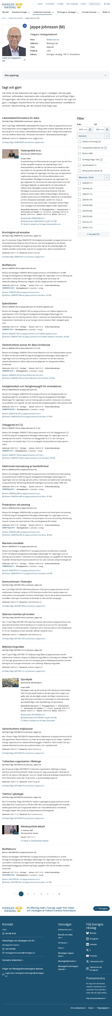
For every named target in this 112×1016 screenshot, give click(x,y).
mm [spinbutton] (85, 129)
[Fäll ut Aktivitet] (107, 136)
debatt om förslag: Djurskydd (39, 720)
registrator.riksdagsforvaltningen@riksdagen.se (24, 974)
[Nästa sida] (59, 894)
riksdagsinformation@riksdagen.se (20, 953)
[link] (14, 894)
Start (4, 18)
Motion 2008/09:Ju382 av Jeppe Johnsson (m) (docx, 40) (28, 535)
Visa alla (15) (99, 234)
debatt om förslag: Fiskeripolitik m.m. (42, 224)
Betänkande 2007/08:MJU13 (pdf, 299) (40, 717)
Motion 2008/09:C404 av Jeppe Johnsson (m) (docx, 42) (27, 295)
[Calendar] (90, 129)
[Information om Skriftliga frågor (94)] (101, 159)
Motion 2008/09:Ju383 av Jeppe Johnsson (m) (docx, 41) (28, 496)
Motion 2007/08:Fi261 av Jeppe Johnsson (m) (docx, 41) (28, 882)
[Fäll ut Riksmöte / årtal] (107, 177)
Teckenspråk (49, 4)
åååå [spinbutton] (81, 129)
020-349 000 (10, 949)
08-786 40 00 (10, 933)
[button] (21, 12)
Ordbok (83, 4)
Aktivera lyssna (95, 4)
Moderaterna (53, 39)
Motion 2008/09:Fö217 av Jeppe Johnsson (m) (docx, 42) (28, 573)
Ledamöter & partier (15, 18)
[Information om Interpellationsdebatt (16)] (105, 147)
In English (60, 4)
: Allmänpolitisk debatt (35, 841)
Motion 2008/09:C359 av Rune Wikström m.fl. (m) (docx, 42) (29, 378)
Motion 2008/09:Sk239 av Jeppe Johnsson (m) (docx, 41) (28, 416)
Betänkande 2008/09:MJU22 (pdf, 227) (40, 221)
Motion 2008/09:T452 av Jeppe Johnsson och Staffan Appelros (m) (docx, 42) (36, 336)
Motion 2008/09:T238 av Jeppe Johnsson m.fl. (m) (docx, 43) (29, 458)
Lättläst (40, 4)
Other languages (72, 4)
